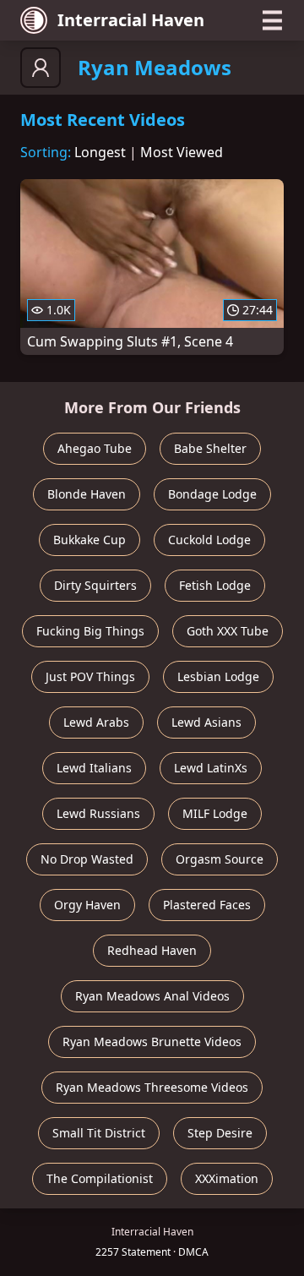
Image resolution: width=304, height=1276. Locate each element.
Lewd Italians (94, 768)
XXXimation (226, 1178)
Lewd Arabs (96, 722)
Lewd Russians (98, 813)
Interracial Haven (130, 19)
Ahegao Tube (94, 448)
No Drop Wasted (87, 859)
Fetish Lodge (215, 585)
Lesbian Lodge (218, 676)
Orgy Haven (87, 905)
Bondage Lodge (212, 494)
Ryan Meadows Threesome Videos (152, 1087)
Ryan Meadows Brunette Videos (152, 1041)
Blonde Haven (86, 494)
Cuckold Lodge (209, 540)
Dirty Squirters (95, 585)
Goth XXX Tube (228, 631)
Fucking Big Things (90, 631)
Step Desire (219, 1133)
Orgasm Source (219, 859)
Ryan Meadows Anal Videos (152, 996)
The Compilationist (99, 1178)
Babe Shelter (210, 448)
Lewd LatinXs (210, 768)
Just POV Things (90, 676)
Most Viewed (181, 152)
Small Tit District (98, 1133)
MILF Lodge (214, 813)
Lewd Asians (206, 722)
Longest (100, 152)
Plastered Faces (207, 905)
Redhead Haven (152, 950)
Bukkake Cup (89, 540)
